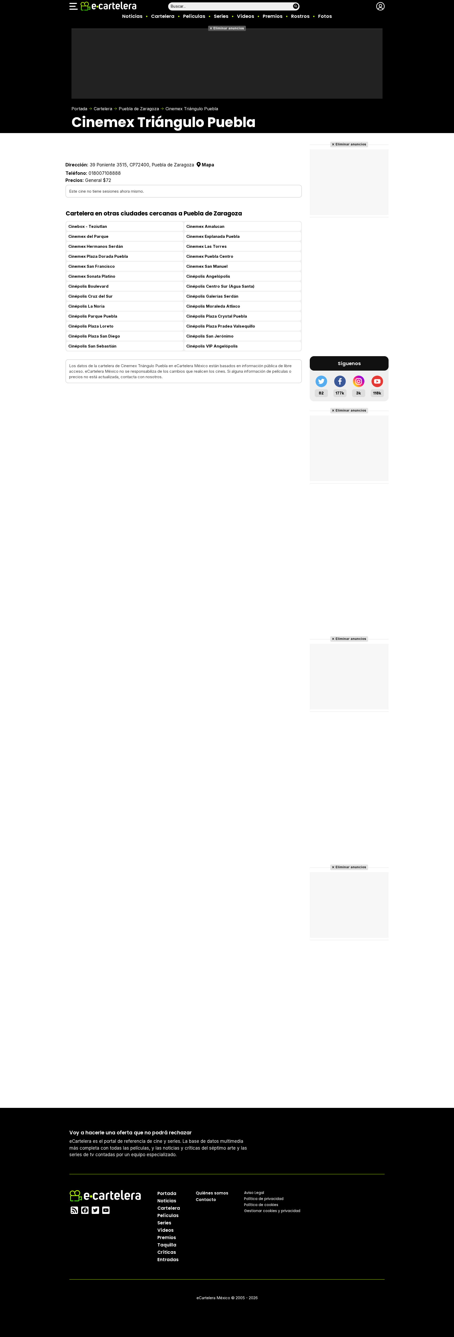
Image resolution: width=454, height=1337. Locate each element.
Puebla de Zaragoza (139, 108)
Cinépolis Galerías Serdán (212, 296)
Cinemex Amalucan (205, 226)
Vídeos (245, 16)
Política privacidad (263, 1198)
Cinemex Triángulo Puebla (192, 108)
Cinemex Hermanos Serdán (95, 246)
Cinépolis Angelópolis (208, 276)
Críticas (166, 1252)
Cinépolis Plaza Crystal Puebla (216, 316)
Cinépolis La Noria (86, 306)
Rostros (300, 16)
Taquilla (166, 1245)
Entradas (168, 1259)
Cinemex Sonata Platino (91, 276)
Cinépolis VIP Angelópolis (212, 346)
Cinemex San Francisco (91, 266)
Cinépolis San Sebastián (92, 346)
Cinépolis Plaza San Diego (94, 336)
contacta (129, 376)
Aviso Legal (254, 1192)
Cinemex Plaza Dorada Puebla (98, 256)
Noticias (132, 16)
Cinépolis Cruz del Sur (90, 296)
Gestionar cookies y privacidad (272, 1210)
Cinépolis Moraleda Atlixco (213, 306)
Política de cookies (261, 1204)
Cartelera (162, 16)
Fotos (325, 16)
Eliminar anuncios (228, 28)
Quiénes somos (212, 1193)
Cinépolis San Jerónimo (210, 336)
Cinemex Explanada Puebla (213, 236)
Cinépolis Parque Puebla (92, 316)
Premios (272, 16)
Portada (79, 108)
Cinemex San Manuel (207, 266)
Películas (194, 16)
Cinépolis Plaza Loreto (90, 326)
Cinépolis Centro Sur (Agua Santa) (220, 286)
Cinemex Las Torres (206, 246)
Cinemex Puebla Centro (209, 256)
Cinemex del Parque (88, 236)
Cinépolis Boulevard (88, 286)
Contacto (206, 1199)
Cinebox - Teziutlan (87, 226)
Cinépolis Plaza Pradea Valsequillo (220, 326)
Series (221, 16)
